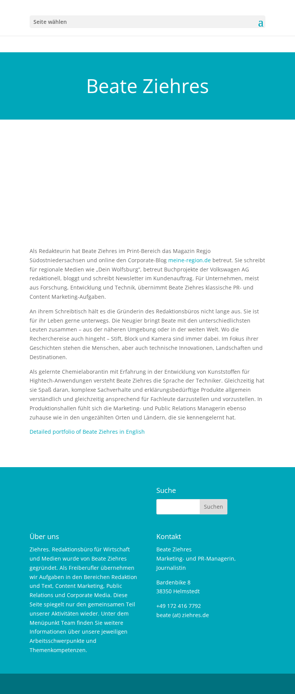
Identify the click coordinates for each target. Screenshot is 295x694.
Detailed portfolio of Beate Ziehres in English (87, 431)
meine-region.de (189, 260)
